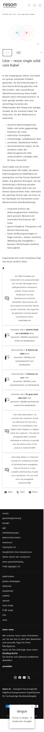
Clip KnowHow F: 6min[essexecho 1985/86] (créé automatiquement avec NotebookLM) (24, 357)
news (4, 620)
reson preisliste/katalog (12, 562)
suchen (5, 514)
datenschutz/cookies (11, 538)
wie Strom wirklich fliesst (14, 262)
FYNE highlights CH (11, 567)
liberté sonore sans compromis (16, 557)
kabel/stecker (8, 577)
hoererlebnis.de (24, 298)
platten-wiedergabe (11, 582)
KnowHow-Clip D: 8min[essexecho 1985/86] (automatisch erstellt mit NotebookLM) (24, 335)
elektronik (6, 586)
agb (4, 528)
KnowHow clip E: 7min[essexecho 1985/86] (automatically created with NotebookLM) (24, 400)
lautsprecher (7, 591)
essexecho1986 (24, 470)
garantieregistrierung (11, 518)
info (10, 14)
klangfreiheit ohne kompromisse (17, 552)
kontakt (5, 523)
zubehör (6, 596)
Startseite (5, 14)
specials (6, 601)
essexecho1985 (24, 431)
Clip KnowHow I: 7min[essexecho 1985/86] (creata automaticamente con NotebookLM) (24, 379)
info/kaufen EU (9, 547)
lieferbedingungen (10, 533)
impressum (7, 543)
